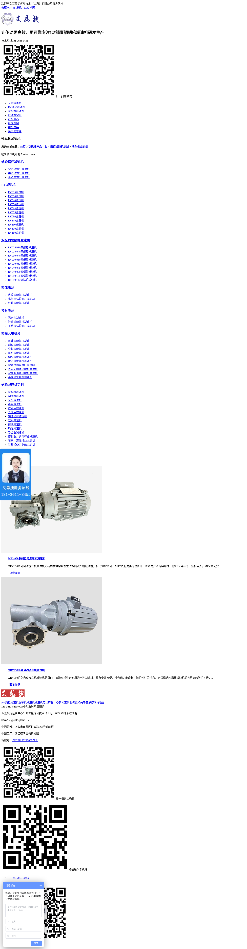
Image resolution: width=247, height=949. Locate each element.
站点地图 (29, 7)
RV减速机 (8, 185)
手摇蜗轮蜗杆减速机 (20, 377)
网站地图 (99, 702)
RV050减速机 (16, 204)
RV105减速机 (16, 220)
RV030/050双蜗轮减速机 (22, 259)
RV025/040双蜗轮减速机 (22, 251)
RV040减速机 (16, 200)
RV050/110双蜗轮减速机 (22, 279)
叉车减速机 (15, 400)
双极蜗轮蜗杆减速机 (15, 240)
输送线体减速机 (17, 416)
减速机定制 (15, 115)
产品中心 (13, 119)
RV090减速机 (16, 216)
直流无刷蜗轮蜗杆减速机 (23, 369)
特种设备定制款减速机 (21, 444)
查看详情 (14, 572)
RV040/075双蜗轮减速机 (22, 267)
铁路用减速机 (16, 408)
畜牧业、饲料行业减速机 (23, 436)
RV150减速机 (16, 232)
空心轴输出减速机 (19, 169)
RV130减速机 (16, 228)
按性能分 (7, 287)
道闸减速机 (15, 420)
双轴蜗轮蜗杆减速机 (20, 303)
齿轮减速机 (15, 404)
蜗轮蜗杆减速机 (12, 162)
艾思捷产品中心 (37, 146)
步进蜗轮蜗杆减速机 (20, 361)
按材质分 (7, 310)
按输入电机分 (10, 333)
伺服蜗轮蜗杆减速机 (20, 357)
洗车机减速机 (16, 111)
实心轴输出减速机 (19, 173)
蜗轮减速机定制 (59, 146)
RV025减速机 (16, 192)
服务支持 (13, 127)
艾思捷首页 (15, 103)
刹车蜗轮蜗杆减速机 (20, 344)
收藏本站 (6, 7)
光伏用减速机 (16, 412)
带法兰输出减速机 (19, 177)
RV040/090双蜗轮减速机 (22, 271)
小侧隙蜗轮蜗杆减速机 (21, 298)
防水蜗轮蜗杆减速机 (20, 353)
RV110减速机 (16, 224)
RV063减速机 (16, 208)
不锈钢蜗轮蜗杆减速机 (21, 325)
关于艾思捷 (15, 131)
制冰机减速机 (16, 396)
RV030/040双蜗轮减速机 (22, 255)
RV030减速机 (16, 196)
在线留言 (18, 7)
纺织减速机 (15, 424)
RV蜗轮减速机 (16, 107)
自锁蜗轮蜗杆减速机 (20, 294)
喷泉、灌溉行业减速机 (21, 440)
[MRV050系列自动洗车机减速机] (51, 551)
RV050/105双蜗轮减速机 (22, 275)
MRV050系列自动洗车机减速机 (26, 558)
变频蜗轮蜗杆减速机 (20, 349)
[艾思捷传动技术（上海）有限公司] (21, 24)
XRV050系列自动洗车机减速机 (26, 670)
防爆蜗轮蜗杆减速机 (20, 340)
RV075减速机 (16, 212)
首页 (23, 146)
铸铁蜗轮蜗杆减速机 (20, 321)
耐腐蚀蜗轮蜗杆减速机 (21, 365)
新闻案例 (13, 123)
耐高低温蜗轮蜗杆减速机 (23, 373)
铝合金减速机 (16, 317)
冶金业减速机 (16, 432)
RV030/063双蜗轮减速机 (22, 263)
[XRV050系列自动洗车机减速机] (51, 663)
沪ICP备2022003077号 (25, 740)
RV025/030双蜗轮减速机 (22, 247)
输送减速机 (15, 428)
